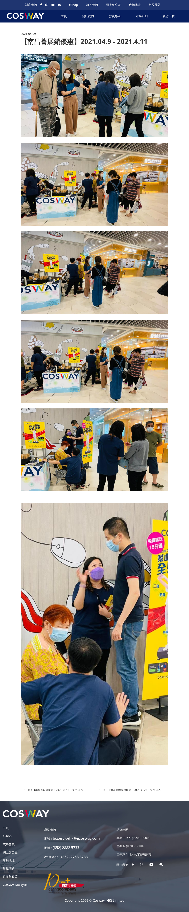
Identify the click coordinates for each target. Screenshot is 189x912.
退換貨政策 (10, 877)
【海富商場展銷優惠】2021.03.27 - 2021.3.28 (134, 790)
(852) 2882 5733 (66, 847)
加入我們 (92, 5)
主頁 (64, 16)
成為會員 (9, 844)
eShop (73, 5)
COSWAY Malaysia (15, 885)
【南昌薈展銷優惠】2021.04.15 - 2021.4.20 (58, 790)
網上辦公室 (113, 5)
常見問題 (155, 5)
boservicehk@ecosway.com (76, 838)
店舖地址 (135, 5)
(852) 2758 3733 (74, 856)
